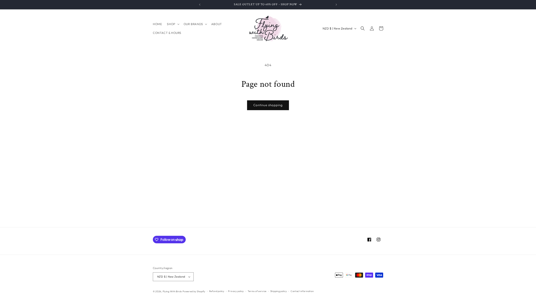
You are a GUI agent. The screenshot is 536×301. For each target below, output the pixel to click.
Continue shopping (268, 105)
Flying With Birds (172, 291)
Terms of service (257, 291)
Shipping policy (278, 291)
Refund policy (216, 291)
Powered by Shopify (194, 291)
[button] (172, 24)
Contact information (302, 291)
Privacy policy (236, 291)
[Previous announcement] (199, 4)
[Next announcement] (336, 4)
